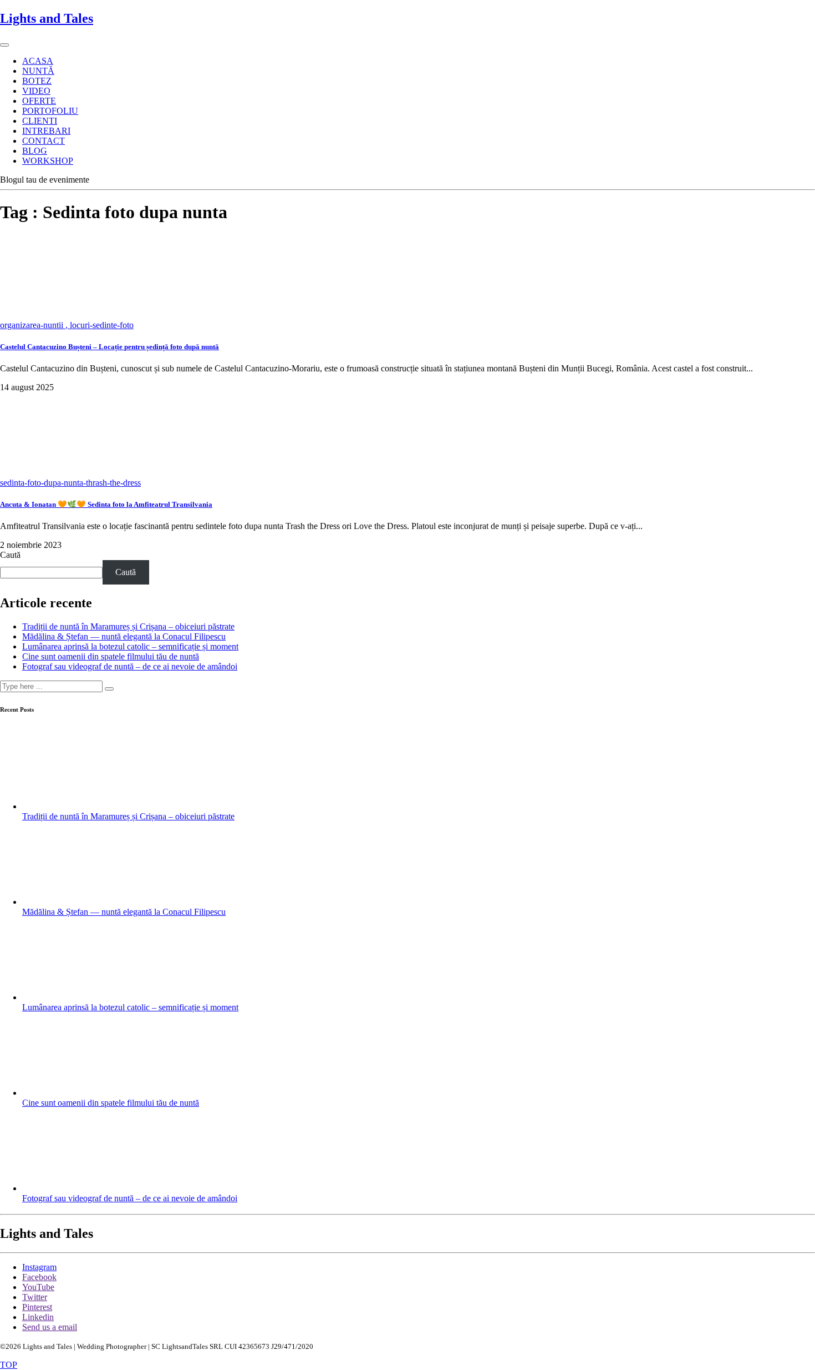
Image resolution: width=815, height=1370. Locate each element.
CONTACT (43, 140)
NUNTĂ (38, 70)
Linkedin (38, 1317)
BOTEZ (37, 80)
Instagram (39, 1267)
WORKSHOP (47, 160)
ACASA (37, 61)
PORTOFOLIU (50, 110)
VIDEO (36, 90)
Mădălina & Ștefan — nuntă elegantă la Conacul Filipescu (124, 636)
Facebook (39, 1277)
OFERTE (39, 100)
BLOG (34, 150)
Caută (10, 555)
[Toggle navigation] (4, 45)
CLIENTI (39, 120)
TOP (8, 1364)
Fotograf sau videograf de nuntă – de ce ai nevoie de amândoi (129, 666)
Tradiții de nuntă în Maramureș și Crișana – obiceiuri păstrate (128, 626)
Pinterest (37, 1307)
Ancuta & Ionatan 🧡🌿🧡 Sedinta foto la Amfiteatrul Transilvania (106, 504)
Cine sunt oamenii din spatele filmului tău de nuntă (110, 656)
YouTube (38, 1287)
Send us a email (49, 1327)
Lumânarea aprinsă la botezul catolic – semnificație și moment (130, 646)
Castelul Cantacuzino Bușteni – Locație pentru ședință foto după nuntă (109, 346)
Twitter (34, 1297)
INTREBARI (46, 130)
